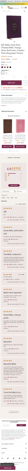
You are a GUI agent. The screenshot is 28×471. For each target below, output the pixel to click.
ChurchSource (10, 1)
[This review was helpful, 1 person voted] (20, 282)
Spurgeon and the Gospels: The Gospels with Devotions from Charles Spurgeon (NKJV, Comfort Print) (7, 137)
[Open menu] (2, 7)
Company (4, 448)
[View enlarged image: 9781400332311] (14, 27)
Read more (18, 374)
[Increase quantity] (25, 77)
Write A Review (14, 185)
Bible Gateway (17, 1)
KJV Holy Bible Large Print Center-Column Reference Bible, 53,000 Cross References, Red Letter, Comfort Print (20, 137)
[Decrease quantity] (2, 77)
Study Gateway (25, 1)
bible (12, 197)
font (16, 197)
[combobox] (14, 11)
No (2, 73)
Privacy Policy (12, 438)
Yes (6, 73)
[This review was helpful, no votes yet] (20, 220)
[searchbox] (7, 191)
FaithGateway (3, 1)
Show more (4, 201)
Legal (3, 452)
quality (3, 197)
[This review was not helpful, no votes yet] (22, 220)
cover (8, 197)
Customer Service (7, 444)
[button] (14, 41)
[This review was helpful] (20, 267)
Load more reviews (14, 412)
